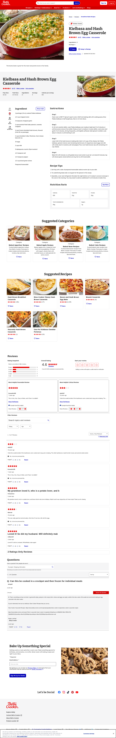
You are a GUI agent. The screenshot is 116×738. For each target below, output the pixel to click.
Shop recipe (40, 108)
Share (9, 123)
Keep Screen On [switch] (9, 129)
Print (10, 119)
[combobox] (56, 3)
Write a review (86, 37)
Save (73, 49)
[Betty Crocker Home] (6, 3)
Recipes (76, 16)
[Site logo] (13, 706)
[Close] (113, 733)
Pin (10, 114)
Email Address (14, 660)
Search (77, 3)
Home (70, 16)
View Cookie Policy (22, 736)
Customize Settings (88, 733)
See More (106, 184)
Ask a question (96, 37)
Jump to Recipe (85, 49)
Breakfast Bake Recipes (88, 16)
